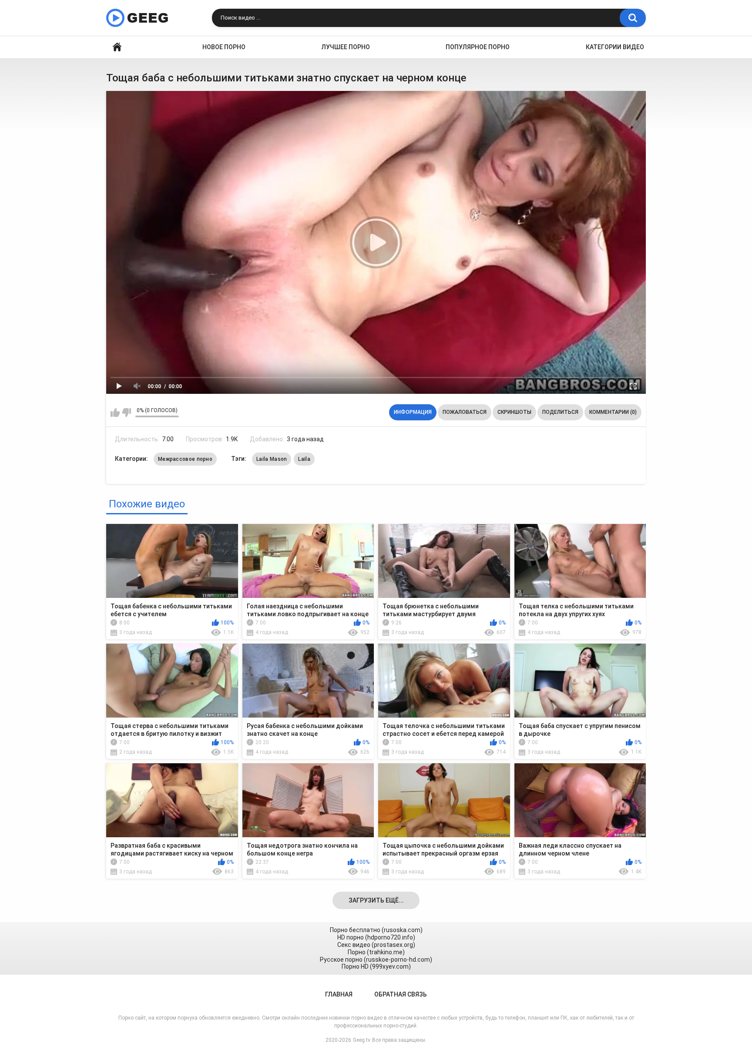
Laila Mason (271, 459)
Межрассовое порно (185, 459)
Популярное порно (478, 47)
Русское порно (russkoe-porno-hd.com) (376, 959)
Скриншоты (514, 412)
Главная (117, 47)
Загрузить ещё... (376, 900)
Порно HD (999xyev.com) (376, 966)
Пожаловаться (465, 412)
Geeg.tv (361, 1040)
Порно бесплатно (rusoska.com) (376, 929)
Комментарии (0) (613, 412)
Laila (304, 459)
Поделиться (560, 412)
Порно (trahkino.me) (376, 952)
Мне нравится (115, 412)
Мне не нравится (126, 412)
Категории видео (615, 47)
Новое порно (223, 47)
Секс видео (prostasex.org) (376, 944)
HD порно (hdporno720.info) (376, 937)
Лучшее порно (346, 47)
